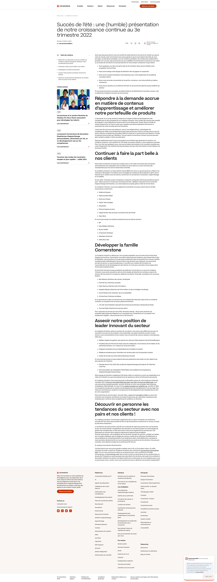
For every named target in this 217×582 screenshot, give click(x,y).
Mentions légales (73, 578)
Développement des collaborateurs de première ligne (126, 515)
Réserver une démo (148, 6)
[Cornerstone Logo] (63, 6)
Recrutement (99, 504)
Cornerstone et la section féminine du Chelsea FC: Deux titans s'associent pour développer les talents (73, 91)
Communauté (154, 2)
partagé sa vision (142, 395)
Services (97, 548)
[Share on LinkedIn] (135, 43)
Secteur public (122, 544)
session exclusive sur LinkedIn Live (135, 386)
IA (95, 480)
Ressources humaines (101, 514)
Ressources (60, 16)
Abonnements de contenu (103, 531)
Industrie (120, 557)
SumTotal (98, 538)
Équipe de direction (147, 480)
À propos (143, 495)
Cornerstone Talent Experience (150, 483)
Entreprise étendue (101, 524)
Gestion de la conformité (125, 496)
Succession (98, 507)
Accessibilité (145, 528)
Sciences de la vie (123, 554)
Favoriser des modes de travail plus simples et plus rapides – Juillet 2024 (73, 153)
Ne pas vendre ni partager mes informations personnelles (144, 578)
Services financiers (124, 547)
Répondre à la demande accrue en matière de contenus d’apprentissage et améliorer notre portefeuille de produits (72, 61)
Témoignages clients (147, 492)
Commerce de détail (124, 564)
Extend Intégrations (101, 552)
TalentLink (98, 541)
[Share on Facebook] (131, 43)
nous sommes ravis (112, 454)
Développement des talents (103, 497)
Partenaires (135, 2)
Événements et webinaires (149, 551)
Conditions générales (101, 578)
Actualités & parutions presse (150, 509)
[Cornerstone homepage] (73, 473)
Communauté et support (64, 507)
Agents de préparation (102, 483)
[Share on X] (139, 43)
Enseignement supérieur (125, 561)
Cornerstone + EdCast (147, 499)
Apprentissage (99, 521)
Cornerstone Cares (146, 505)
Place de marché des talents (104, 501)
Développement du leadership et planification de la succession (127, 523)
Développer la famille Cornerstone (69, 70)
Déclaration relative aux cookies (119, 578)
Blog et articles (145, 554)
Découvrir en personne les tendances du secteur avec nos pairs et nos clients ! (73, 78)
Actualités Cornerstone (71, 16)
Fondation (144, 502)
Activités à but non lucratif (126, 568)
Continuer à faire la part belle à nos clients (71, 66)
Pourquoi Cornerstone (147, 476)
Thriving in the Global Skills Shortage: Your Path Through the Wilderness (129, 382)
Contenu (97, 528)
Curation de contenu (124, 505)
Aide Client (144, 2)
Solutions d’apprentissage (103, 518)
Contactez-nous (62, 504)
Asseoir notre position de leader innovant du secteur (72, 74)
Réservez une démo (65, 491)
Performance (99, 511)
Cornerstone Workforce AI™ (103, 476)
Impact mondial (145, 519)
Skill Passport (99, 545)
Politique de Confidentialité (85, 578)
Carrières (143, 512)
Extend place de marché (102, 555)
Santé (119, 551)
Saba (96, 535)
